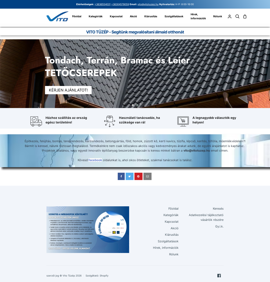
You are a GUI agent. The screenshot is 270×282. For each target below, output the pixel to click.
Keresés (218, 208)
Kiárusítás (172, 234)
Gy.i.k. (219, 226)
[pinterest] (138, 176)
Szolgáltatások (168, 241)
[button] (133, 105)
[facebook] (121, 176)
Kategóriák (171, 215)
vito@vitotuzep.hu (148, 4)
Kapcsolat (172, 221)
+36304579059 (120, 4)
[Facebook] (219, 275)
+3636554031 (103, 4)
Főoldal (173, 208)
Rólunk (174, 254)
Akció (175, 228)
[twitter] (130, 176)
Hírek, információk (166, 247)
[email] (147, 176)
